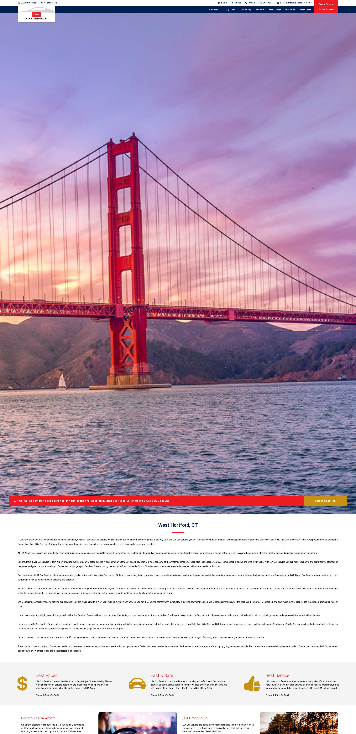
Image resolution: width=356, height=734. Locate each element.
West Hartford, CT (48, 3)
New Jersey (245, 9)
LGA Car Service (28, 3)
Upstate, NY (290, 9)
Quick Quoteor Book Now (326, 7)
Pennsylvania (275, 9)
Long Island (230, 9)
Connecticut (214, 9)
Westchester (306, 9)
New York (259, 9)
